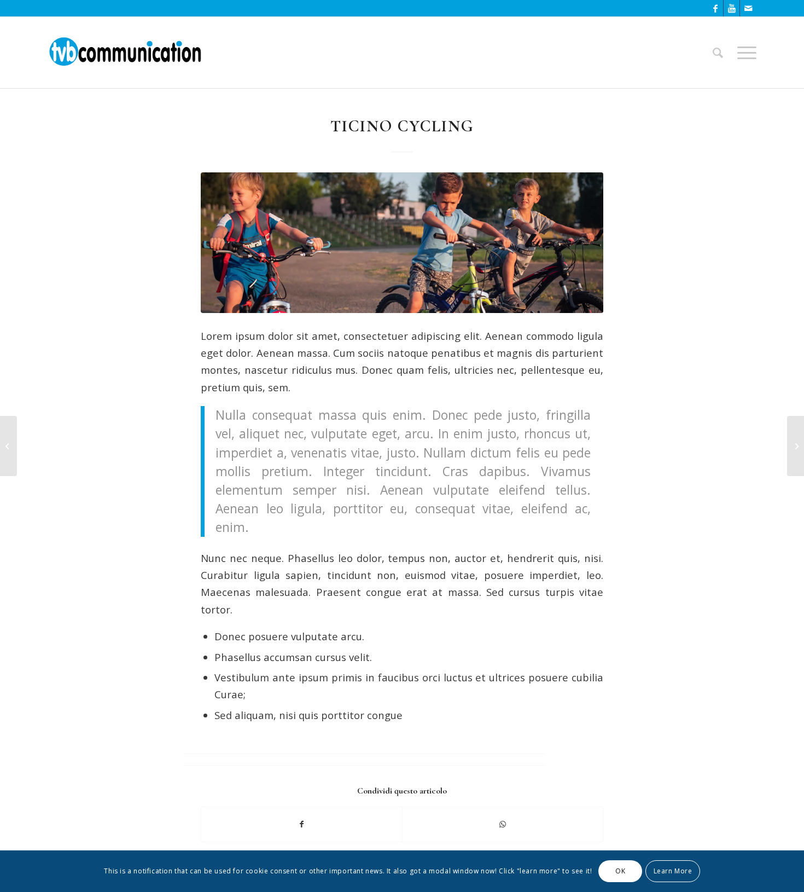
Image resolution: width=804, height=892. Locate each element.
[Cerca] (718, 52)
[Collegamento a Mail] (748, 8)
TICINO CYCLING (402, 126)
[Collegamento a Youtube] (731, 8)
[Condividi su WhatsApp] (503, 824)
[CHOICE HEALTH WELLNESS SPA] (8, 446)
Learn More (673, 871)
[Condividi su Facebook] (301, 824)
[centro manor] (402, 242)
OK (620, 871)
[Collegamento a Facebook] (715, 8)
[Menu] (743, 52)
